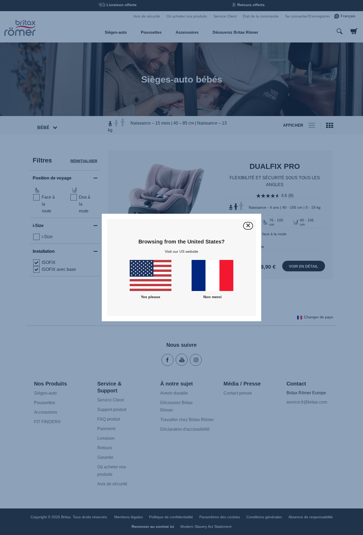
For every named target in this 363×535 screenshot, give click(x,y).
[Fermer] (248, 226)
